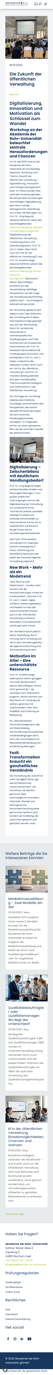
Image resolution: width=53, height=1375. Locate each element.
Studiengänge (13, 1282)
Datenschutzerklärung (17, 1319)
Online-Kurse (12, 1292)
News (27, 912)
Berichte (14, 94)
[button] (5, 1370)
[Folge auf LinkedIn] (22, 1339)
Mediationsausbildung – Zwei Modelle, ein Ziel (25, 902)
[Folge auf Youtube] (29, 1339)
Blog (26, 1029)
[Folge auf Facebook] (8, 1339)
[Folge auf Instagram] (15, 1339)
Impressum (11, 1314)
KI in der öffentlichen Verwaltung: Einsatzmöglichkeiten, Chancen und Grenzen (26, 1136)
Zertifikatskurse (14, 1287)
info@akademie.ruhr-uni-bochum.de (25, 1264)
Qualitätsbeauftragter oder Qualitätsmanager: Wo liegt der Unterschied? (26, 1015)
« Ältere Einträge (14, 1214)
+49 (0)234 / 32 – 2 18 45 (19, 1260)
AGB (7, 1309)
